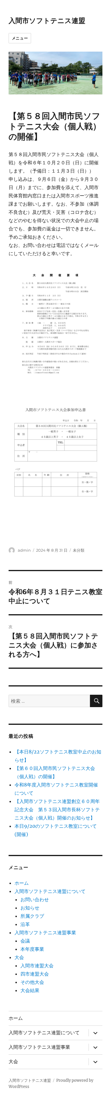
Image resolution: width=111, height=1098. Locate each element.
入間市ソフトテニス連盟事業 (45, 932)
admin (24, 550)
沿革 (25, 924)
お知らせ (29, 908)
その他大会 (32, 982)
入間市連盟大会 (37, 965)
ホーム (22, 883)
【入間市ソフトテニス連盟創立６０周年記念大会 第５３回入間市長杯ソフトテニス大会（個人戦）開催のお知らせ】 (57, 809)
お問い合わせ (34, 899)
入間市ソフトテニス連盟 (47, 21)
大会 (19, 957)
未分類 (78, 550)
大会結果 (29, 990)
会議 (25, 941)
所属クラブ (32, 916)
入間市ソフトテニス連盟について (50, 891)
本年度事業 (32, 949)
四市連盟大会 (34, 974)
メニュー (20, 38)
